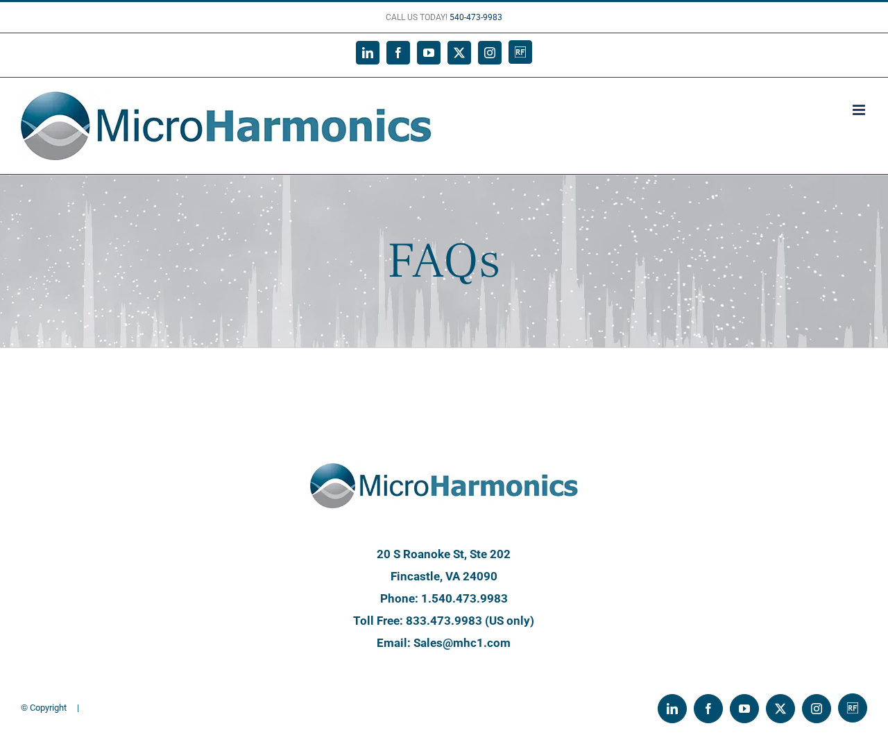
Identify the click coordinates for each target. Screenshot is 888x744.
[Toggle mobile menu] (860, 110)
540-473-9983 (476, 17)
